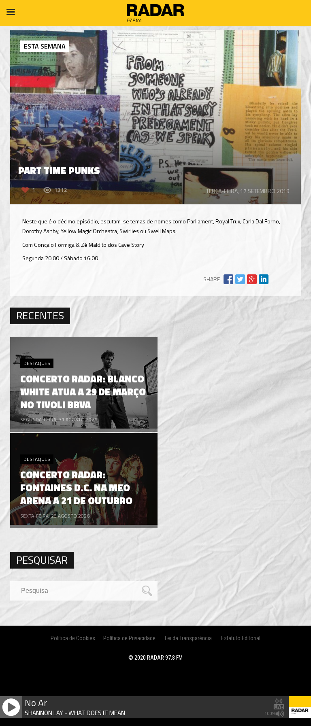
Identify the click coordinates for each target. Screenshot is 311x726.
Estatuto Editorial (240, 638)
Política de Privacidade (129, 638)
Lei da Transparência (188, 638)
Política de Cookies (73, 638)
